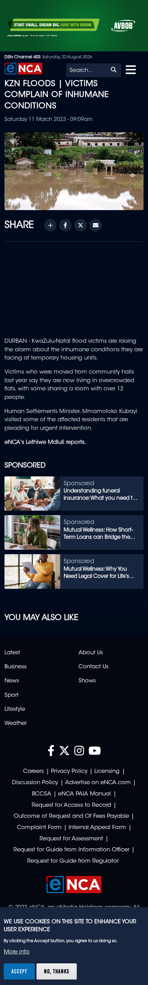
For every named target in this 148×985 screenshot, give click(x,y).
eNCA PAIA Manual (84, 794)
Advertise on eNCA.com (98, 783)
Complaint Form (39, 827)
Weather (15, 723)
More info (17, 952)
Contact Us (93, 667)
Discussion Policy (35, 783)
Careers (33, 771)
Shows (87, 681)
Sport (11, 695)
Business (15, 667)
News (11, 681)
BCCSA (41, 794)
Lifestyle (14, 709)
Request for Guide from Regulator (73, 861)
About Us (90, 653)
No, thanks (56, 971)
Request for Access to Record (71, 805)
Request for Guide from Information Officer (71, 850)
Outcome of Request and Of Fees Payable (71, 816)
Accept (19, 971)
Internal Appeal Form (97, 827)
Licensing (106, 771)
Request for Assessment (71, 839)
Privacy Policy (69, 771)
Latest (12, 653)
